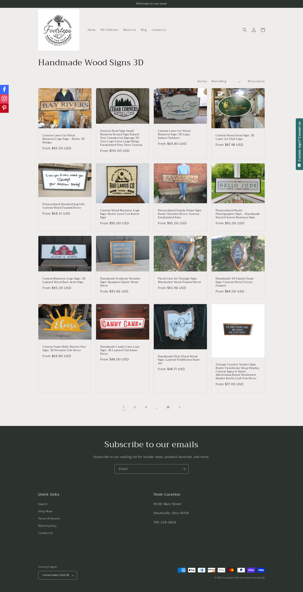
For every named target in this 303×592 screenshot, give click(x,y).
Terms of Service (49, 518)
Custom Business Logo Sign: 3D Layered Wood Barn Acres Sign (63, 280)
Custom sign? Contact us (299, 142)
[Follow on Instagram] (4, 98)
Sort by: (202, 81)
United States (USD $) (55, 575)
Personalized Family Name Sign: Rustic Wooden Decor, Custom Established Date (180, 214)
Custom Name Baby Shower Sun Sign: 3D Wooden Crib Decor (64, 348)
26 (168, 407)
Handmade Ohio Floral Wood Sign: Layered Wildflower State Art (179, 360)
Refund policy (47, 526)
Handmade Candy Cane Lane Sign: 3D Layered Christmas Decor (120, 350)
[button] (244, 29)
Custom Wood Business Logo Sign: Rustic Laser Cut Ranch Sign (120, 214)
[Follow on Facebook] (4, 89)
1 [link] (123, 407)
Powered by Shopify (254, 578)
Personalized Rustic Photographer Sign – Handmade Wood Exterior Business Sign (238, 214)
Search (43, 504)
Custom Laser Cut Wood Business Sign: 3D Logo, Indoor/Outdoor (174, 134)
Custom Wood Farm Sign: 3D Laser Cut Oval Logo (235, 137)
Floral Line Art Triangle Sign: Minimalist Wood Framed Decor (179, 280)
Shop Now (45, 511)
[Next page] (179, 407)
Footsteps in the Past (233, 578)
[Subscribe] (183, 469)
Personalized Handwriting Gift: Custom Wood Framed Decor (63, 206)
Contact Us (45, 533)
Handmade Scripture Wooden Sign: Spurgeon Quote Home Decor (120, 282)
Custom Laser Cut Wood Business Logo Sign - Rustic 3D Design (63, 139)
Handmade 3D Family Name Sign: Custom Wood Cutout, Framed (235, 282)
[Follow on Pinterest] (4, 108)
